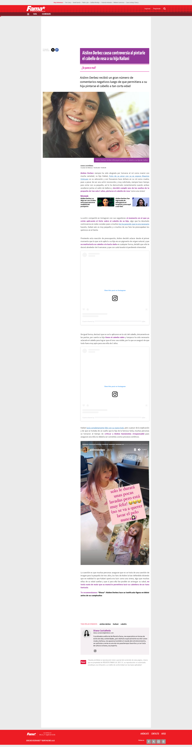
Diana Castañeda (87, 166)
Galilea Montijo (94, 3)
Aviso (163, 734)
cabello (124, 624)
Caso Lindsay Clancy (132, 3)
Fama (35, 14)
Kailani (115, 624)
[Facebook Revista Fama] (149, 741)
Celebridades (46, 14)
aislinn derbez (105, 624)
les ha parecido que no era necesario (134, 224)
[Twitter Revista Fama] (153, 741)
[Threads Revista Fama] (163, 741)
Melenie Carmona (119, 3)
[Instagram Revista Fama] (158, 741)
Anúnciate (144, 734)
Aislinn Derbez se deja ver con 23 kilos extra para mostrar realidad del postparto (88, 202)
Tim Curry (68, 3)
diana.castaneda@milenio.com (103, 633)
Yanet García (76, 3)
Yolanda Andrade (106, 3)
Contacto (155, 734)
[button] (53, 50)
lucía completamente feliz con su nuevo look (105, 427)
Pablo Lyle (85, 3)
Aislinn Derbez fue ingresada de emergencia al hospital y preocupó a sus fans (123, 202)
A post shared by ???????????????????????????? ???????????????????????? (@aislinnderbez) (118, 321)
